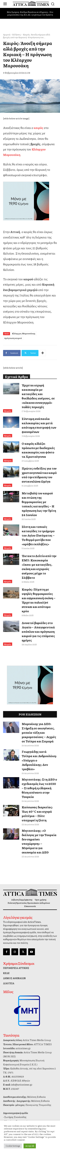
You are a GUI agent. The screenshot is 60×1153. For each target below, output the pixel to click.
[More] (42, 353)
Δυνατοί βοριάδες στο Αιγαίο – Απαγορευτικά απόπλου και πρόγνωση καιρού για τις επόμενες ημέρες (38, 631)
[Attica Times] (30, 892)
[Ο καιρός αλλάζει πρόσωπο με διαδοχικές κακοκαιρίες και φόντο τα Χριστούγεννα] (11, 447)
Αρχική (6, 34)
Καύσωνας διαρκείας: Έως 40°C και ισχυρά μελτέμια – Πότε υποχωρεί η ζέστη (37, 813)
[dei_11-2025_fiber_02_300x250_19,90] (30, 201)
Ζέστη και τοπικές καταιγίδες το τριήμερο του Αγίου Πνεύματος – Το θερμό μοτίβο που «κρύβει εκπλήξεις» (38, 535)
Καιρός (7, 410)
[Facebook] (6, 951)
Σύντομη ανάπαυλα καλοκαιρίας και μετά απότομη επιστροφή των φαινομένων (39, 425)
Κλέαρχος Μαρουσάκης (23, 333)
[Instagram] (14, 951)
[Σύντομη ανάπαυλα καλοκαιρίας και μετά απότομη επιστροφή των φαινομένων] (11, 422)
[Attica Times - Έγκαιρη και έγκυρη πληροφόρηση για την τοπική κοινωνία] (31, 3)
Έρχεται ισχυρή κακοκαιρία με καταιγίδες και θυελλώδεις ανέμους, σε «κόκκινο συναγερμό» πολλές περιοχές (38, 396)
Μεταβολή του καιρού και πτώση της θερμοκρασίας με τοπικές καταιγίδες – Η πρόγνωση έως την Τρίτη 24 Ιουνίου (39, 504)
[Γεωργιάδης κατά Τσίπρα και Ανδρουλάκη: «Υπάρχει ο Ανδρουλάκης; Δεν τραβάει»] (11, 755)
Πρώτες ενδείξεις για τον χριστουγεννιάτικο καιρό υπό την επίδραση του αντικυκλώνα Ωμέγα (39, 475)
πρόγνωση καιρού (13, 338)
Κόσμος (8, 460)
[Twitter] (23, 951)
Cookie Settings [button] (13, 1145)
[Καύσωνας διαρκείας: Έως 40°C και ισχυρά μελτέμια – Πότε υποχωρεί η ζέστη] (11, 810)
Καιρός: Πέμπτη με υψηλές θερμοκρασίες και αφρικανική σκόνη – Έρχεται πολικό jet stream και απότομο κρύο (38, 600)
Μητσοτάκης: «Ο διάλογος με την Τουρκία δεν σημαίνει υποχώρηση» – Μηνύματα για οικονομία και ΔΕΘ (39, 841)
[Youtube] (31, 951)
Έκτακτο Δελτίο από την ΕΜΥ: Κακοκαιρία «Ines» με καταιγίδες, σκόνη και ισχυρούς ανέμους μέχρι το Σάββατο (39, 567)
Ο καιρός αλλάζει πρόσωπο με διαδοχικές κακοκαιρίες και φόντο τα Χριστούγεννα (38, 450)
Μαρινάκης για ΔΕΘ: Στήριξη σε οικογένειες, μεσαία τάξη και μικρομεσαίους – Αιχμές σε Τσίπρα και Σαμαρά (39, 732)
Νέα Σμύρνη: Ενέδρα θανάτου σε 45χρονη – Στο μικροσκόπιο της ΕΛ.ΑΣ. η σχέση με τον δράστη (30, 13)
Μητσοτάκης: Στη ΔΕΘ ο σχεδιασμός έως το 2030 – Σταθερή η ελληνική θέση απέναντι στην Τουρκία (39, 788)
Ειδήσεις (16, 34)
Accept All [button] (29, 1145)
